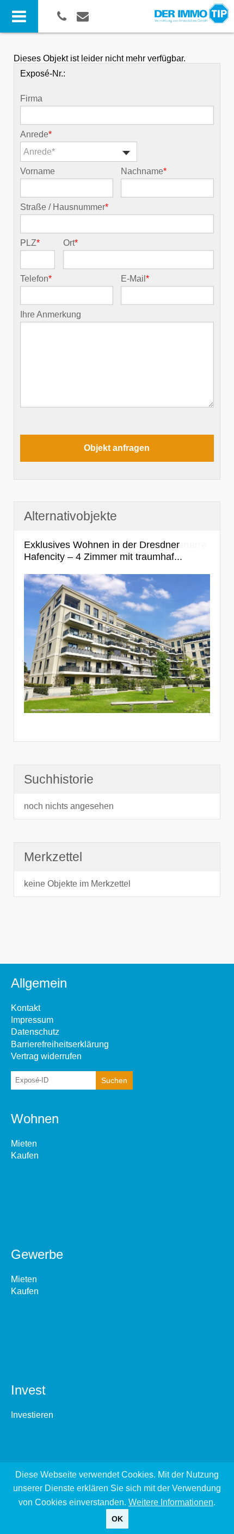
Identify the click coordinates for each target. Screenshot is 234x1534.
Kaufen (25, 1155)
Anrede (36, 134)
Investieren (32, 1415)
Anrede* (39, 151)
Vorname (37, 171)
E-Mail (135, 279)
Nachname (144, 171)
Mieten (24, 1143)
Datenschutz (35, 1031)
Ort (70, 243)
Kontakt (25, 1008)
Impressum (32, 1019)
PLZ (30, 243)
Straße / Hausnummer (64, 207)
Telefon (36, 279)
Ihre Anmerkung (50, 314)
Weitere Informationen (170, 1502)
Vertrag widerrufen (46, 1056)
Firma (31, 98)
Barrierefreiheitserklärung (60, 1044)
